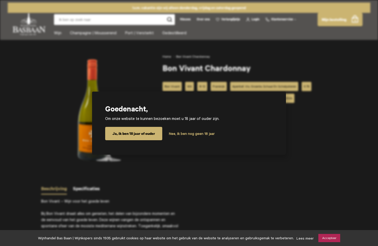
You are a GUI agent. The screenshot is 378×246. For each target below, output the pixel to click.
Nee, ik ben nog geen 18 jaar (192, 133)
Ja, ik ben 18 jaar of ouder (133, 133)
